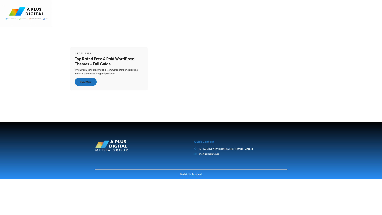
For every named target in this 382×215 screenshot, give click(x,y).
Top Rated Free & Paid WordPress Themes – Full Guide (104, 61)
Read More (85, 81)
